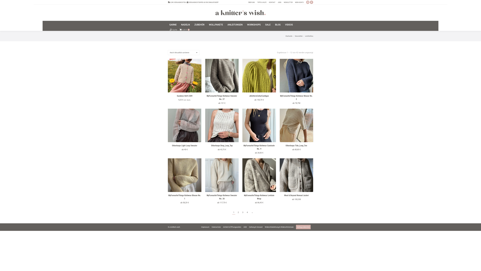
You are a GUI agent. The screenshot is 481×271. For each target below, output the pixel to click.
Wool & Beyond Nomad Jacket (296, 195)
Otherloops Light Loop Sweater (184, 145)
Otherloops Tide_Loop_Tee (296, 145)
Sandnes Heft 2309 (184, 96)
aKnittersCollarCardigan (259, 96)
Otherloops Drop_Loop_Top (222, 145)
